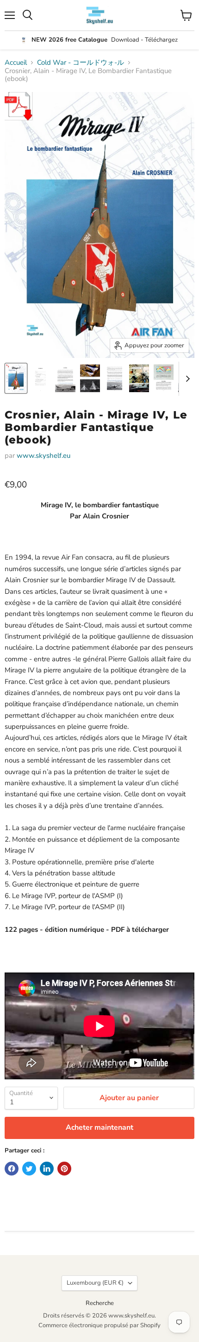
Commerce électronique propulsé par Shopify (99, 1325)
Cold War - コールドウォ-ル (80, 63)
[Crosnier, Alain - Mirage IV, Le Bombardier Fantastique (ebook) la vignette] (16, 378)
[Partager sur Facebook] (12, 1169)
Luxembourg (95, 1283)
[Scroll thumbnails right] (186, 379)
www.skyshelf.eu (43, 455)
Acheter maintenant (99, 1127)
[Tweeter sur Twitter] (29, 1169)
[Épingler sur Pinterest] (64, 1169)
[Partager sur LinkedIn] (47, 1169)
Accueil (16, 63)
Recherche (100, 1303)
